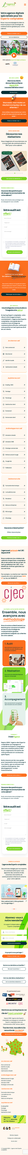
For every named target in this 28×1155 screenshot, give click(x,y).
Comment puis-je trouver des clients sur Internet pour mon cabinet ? (11, 903)
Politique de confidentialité (14, 1138)
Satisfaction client (10, 404)
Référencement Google (11, 455)
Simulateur (8, 498)
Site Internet (4, 1069)
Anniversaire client (10, 417)
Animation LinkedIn (6, 1080)
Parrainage (8, 398)
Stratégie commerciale (11, 448)
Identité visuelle (9, 360)
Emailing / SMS (9, 385)
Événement (8, 411)
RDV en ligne (8, 511)
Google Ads (8, 461)
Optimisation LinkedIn (7, 1071)
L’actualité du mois (10, 492)
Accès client (14, 1141)
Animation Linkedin (10, 435)
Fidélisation (8, 468)
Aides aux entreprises (7, 1098)
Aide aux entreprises (11, 505)
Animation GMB (9, 442)
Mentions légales (14, 1135)
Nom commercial (9, 347)
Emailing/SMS (4, 1106)
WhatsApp (8, 518)
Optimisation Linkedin (11, 367)
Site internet (8, 354)
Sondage (7, 391)
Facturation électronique (12, 485)
